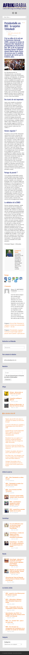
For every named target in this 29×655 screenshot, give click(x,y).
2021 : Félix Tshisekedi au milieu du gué (15, 478)
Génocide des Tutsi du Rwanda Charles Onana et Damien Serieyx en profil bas (15, 578)
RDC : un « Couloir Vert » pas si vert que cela (14, 621)
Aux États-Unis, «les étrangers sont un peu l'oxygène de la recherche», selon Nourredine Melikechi (14, 457)
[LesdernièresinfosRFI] (9, 413)
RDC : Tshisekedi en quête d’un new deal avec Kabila (14, 484)
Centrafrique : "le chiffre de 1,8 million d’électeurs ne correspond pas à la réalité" (17, 544)
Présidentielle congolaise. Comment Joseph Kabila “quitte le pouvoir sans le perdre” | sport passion (14, 331)
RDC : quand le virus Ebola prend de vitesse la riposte (15, 593)
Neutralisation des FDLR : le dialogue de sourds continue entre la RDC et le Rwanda (15, 614)
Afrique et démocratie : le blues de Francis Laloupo (17, 405)
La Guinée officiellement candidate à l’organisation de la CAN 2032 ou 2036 (14, 426)
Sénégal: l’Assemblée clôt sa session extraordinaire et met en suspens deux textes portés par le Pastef (14, 463)
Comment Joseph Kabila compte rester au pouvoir (17, 496)
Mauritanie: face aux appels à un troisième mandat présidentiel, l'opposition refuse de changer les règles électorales (14, 440)
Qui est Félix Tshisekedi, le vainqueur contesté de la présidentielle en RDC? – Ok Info (14, 325)
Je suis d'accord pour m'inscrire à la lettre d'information (14, 376)
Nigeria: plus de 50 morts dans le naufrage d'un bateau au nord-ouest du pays (14, 420)
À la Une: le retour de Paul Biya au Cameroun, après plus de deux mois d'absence (14, 447)
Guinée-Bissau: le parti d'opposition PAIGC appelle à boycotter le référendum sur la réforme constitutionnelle (14, 433)
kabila (12, 33)
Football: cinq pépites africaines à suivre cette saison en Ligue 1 (14, 451)
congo (9, 33)
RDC (20, 33)
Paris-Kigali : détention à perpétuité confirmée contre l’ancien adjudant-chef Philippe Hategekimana (17, 562)
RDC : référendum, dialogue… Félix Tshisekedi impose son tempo (14, 600)
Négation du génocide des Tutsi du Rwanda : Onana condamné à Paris (17, 571)
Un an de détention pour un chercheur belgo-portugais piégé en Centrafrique (16, 526)
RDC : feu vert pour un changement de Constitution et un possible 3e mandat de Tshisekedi (15, 628)
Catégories (7, 642)
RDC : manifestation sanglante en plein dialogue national (15, 503)
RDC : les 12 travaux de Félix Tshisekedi (14, 490)
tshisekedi (10, 34)
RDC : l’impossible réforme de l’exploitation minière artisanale (14, 607)
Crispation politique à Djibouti (16, 399)
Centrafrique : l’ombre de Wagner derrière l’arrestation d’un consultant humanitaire (17, 535)
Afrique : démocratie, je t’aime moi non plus (16, 392)
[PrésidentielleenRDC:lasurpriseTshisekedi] (12, 25)
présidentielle (15, 33)
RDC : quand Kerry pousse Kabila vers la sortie (17, 510)
